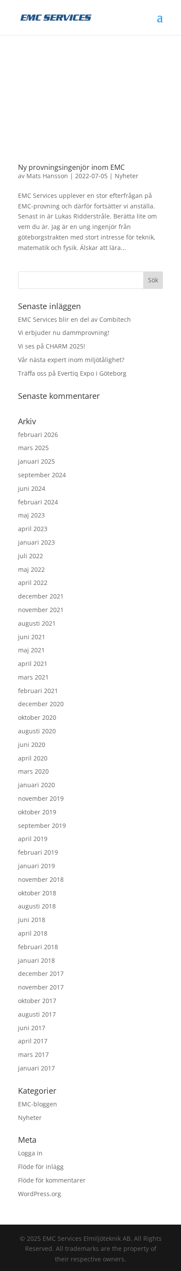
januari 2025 (36, 461)
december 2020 (41, 704)
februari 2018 (38, 947)
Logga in (30, 1153)
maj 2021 (31, 650)
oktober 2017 (37, 1000)
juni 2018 (31, 919)
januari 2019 (36, 866)
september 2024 (42, 475)
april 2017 (32, 1041)
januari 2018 (36, 960)
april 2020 (32, 758)
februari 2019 (38, 852)
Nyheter (126, 176)
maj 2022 (31, 569)
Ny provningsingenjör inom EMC (71, 167)
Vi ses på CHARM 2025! (51, 346)
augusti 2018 (37, 906)
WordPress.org (39, 1194)
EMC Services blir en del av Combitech (74, 319)
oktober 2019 (37, 812)
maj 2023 (31, 515)
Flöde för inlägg (41, 1166)
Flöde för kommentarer (52, 1180)
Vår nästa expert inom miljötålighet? (71, 360)
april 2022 (32, 582)
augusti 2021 (37, 623)
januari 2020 (36, 785)
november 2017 (41, 987)
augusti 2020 (37, 731)
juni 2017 (31, 1028)
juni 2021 (31, 637)
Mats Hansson (47, 176)
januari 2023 (36, 542)
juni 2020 (31, 744)
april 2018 (32, 933)
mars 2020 (33, 771)
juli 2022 (30, 556)
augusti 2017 (37, 1014)
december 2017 (41, 973)
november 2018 (41, 879)
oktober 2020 (37, 717)
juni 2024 (31, 488)
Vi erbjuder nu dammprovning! (63, 332)
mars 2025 (33, 448)
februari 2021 (38, 691)
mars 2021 (33, 677)
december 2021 (41, 596)
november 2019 (41, 798)
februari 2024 (38, 502)
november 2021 (41, 610)
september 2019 (42, 825)
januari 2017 (36, 1068)
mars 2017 (33, 1054)
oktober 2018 (37, 893)
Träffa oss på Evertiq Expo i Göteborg (72, 373)
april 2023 (32, 529)
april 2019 (32, 838)
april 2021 (32, 663)
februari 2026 (38, 434)
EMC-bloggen (37, 1104)
